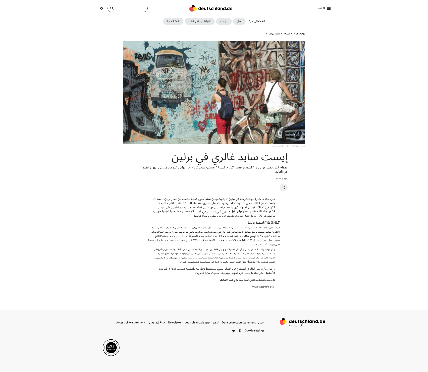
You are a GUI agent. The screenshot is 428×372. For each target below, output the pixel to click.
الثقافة (287, 34)
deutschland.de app (197, 322)
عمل (239, 21)
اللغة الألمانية (173, 21)
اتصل (261, 322)
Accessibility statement (130, 322)
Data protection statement (239, 322)
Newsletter (175, 322)
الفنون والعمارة (273, 34)
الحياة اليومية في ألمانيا (199, 21)
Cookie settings (254, 330)
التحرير (215, 322)
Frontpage (299, 34)
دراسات (224, 21)
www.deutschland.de (262, 287)
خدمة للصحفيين (156, 322)
